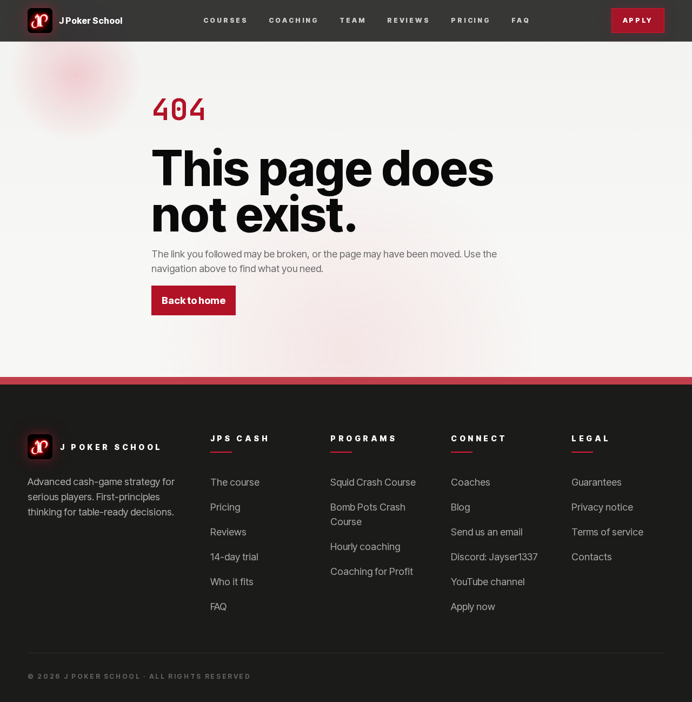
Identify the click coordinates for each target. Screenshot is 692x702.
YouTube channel (487, 581)
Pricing (471, 20)
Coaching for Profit (371, 571)
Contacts (591, 556)
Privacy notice (602, 507)
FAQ (520, 20)
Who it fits (232, 581)
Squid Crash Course (373, 482)
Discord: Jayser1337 (494, 556)
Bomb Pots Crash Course (367, 514)
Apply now (473, 606)
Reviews (408, 20)
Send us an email (486, 532)
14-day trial (234, 556)
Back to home (193, 300)
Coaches (470, 482)
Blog (460, 507)
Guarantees (596, 482)
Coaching (294, 20)
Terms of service (607, 532)
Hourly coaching (365, 546)
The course (235, 482)
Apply (638, 20)
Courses (225, 20)
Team (353, 20)
